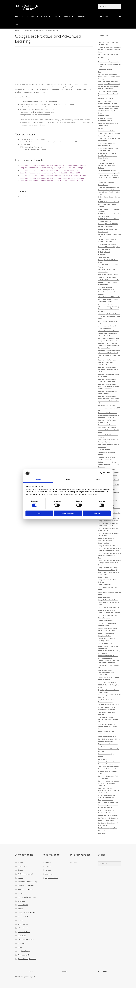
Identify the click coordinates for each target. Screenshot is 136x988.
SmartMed (21, 943)
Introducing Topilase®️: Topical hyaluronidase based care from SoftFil (109, 316)
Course (25, 30)
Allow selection (68, 513)
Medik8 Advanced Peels (106, 457)
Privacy (31, 971)
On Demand (30, 16)
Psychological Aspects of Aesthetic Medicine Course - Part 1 (108, 719)
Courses (44, 16)
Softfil (20, 947)
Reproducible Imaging (105, 754)
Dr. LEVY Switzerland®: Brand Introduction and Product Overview (108, 204)
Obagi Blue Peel (103, 543)
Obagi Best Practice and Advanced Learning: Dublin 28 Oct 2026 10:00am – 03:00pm (51, 173)
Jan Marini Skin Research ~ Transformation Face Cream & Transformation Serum (108, 415)
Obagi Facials (103, 577)
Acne (99, 72)
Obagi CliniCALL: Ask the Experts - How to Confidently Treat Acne (109, 556)
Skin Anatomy (103, 759)
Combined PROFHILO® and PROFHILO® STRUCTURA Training (107, 166)
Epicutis (20, 878)
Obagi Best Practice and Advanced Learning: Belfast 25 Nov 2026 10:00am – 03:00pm (51, 181)
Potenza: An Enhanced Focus (108, 704)
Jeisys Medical (23, 905)
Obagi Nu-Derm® (104, 597)
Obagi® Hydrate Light (106, 633)
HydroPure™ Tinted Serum (107, 277)
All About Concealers (105, 98)
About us (67, 16)
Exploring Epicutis (104, 252)
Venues (48, 870)
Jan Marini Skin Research (27, 897)
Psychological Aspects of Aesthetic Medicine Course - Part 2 (108, 727)
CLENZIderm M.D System (106, 131)
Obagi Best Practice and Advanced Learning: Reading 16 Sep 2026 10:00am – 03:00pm (52, 168)
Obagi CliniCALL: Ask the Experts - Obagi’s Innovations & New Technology (109, 563)
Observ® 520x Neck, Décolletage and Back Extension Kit (106, 672)
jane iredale (22, 901)
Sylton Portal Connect (106, 810)
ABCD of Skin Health (105, 69)
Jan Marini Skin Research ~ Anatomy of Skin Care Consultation (107, 362)
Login (17, 24)
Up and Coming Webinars (27, 959)
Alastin (20, 862)
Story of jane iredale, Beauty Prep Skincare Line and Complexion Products (108, 798)
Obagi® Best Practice (105, 620)
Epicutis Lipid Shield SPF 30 (107, 229)
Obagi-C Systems (104, 618)
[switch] (57, 505)
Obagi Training (23, 916)
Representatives (51, 878)
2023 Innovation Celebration (108, 54)
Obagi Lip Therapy (104, 584)
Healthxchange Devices (26, 889)
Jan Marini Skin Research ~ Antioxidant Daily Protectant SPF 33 (108, 369)
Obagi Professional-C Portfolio (108, 607)
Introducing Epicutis (105, 304)
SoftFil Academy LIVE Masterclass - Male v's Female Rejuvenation (108, 790)
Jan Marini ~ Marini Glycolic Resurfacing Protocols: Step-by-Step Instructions (109, 346)
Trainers (48, 866)
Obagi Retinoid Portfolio (106, 610)
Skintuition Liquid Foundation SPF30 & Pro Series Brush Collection (108, 783)
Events (17, 16)
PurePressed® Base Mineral (107, 736)
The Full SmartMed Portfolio (108, 815)
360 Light (101, 57)
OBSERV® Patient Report (107, 682)
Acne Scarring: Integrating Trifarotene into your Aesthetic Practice (109, 77)
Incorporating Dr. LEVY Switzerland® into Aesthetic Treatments (108, 292)
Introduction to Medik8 (106, 336)
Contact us (81, 16)
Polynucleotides (23, 928)
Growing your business (26, 885)
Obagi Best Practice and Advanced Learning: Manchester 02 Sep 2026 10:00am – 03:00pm (53, 165)
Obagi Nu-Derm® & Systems (108, 600)
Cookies (65, 971)
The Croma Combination (106, 813)
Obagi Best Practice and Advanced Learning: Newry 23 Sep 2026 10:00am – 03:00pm (51, 170)
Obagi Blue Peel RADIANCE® (108, 546)
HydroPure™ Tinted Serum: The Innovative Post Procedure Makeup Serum (108, 282)
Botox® (100, 128)
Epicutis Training (103, 232)
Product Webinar (24, 932)
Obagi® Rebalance (105, 643)
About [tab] (98, 480)
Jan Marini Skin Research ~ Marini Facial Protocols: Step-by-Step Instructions (108, 386)
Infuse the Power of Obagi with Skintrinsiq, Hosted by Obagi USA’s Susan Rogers (109, 299)
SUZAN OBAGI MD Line (105, 807)
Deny (39, 513)
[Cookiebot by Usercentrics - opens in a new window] (102, 473)
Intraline (20, 893)
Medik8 (20, 909)
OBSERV (21, 920)
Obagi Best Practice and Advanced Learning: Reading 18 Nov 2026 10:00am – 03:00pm (52, 178)
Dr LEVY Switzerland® (25, 874)
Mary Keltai (24, 196)
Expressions (102, 254)
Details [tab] (68, 480)
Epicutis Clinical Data (105, 226)
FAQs (56, 16)
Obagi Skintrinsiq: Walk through (109, 612)
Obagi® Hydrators (104, 636)
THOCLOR (101, 830)
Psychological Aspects (26, 939)
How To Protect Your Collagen (108, 274)
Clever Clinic (22, 866)
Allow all (97, 513)
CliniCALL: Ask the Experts (107, 153)
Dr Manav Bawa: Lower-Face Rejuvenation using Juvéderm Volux (108, 178)
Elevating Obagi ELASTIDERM (108, 224)
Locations (48, 874)
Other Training (23, 924)
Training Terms (101, 971)
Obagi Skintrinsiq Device (27, 912)
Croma (20, 870)
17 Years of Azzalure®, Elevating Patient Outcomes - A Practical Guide (109, 49)
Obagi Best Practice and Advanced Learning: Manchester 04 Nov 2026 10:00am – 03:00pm (53, 175)
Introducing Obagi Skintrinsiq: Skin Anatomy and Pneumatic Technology (108, 309)
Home (19, 30)
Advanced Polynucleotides (107, 91)
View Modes (102, 833)
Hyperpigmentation (105, 287)
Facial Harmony (103, 257)
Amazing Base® (103, 115)
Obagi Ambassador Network (108, 520)
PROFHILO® (22, 936)
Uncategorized (23, 955)
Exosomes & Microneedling (107, 244)
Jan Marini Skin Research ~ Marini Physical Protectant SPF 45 (109, 408)
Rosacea (101, 756)
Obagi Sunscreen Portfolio (107, 615)
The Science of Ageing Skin (107, 828)
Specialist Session (24, 951)
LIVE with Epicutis (104, 449)
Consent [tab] (38, 480)
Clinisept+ (101, 160)
